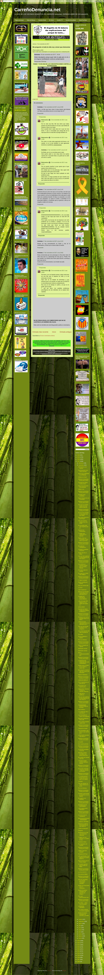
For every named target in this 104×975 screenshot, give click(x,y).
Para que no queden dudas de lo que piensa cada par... (83, 506)
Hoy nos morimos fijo (83, 585)
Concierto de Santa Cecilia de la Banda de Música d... (83, 610)
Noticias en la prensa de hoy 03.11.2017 (83, 900)
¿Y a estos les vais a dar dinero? (83, 712)
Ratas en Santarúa (82, 674)
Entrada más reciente (40, 332)
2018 (78, 459)
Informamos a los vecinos (82, 467)
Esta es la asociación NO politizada (83, 486)
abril (80, 931)
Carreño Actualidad (71, 20)
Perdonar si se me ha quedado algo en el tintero (83, 618)
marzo (80, 934)
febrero (80, 936)
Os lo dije (80, 634)
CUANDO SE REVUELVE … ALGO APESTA (82, 598)
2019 (78, 457)
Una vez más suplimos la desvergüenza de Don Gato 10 (83, 698)
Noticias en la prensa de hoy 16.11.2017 (83, 702)
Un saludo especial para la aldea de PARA (82, 865)
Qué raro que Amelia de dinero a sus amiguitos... (83, 628)
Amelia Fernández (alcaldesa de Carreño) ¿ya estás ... (83, 914)
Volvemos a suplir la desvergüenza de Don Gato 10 (83, 825)
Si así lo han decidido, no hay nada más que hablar (83, 514)
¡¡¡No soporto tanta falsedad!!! (82, 809)
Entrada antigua (65, 332)
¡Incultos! (80, 781)
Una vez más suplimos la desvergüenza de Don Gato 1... (83, 557)
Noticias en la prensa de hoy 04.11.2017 (83, 877)
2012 (78, 949)
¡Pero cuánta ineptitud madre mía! (83, 722)
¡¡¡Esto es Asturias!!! (83, 828)
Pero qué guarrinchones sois (83, 897)
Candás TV (60, 20)
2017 (78, 461)
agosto (80, 923)
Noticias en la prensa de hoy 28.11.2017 (83, 502)
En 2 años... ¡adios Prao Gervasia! (82, 903)
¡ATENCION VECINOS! (81, 907)
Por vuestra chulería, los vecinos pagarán (83, 910)
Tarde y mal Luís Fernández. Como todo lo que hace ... (83, 539)
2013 (78, 947)
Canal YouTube (83, 20)
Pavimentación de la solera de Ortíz (83, 471)
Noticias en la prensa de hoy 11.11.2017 (83, 774)
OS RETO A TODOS (20, 110)
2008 (78, 957)
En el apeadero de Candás (82, 844)
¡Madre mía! (81, 489)
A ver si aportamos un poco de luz (83, 683)
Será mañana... (82, 709)
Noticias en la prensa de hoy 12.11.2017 (83, 766)
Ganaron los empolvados (81, 530)
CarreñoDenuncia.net (37, 9)
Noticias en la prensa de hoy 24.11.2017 (83, 561)
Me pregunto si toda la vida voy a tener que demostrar (83, 671)
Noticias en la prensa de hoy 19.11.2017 (83, 642)
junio (80, 927)
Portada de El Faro (82, 854)
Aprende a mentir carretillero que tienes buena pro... (83, 754)
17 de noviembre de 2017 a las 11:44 (53, 189)
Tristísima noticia (82, 841)
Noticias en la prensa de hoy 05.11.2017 (83, 869)
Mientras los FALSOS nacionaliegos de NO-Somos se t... (83, 593)
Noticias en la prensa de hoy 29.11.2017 (83, 492)
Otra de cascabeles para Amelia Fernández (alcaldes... (83, 881)
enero (80, 938)
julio (79, 925)
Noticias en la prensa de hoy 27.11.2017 (83, 510)
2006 (78, 961)
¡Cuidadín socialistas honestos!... (83, 550)
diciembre (81, 463)
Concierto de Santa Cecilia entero (83, 483)
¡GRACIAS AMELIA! (83, 680)
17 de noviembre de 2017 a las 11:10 (57, 150)
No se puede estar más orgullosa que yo (83, 527)
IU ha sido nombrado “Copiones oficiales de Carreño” (83, 770)
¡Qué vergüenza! (82, 589)
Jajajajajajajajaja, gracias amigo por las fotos (83, 706)
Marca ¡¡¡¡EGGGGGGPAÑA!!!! (83, 654)
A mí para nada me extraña (82, 570)
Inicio (54, 332)
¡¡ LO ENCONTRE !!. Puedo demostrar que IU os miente (83, 778)
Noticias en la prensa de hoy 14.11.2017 (83, 739)
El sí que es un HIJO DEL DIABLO (83, 574)
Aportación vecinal (82, 648)
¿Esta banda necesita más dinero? (83, 735)
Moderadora (44, 119)
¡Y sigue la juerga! (82, 580)
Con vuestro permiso (83, 744)
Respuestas (42, 117)
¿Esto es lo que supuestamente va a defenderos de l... (83, 623)
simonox (50, 970)
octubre (80, 919)
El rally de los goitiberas (81, 694)
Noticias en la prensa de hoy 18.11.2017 (83, 658)
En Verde (51, 20)
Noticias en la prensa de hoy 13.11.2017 (83, 746)
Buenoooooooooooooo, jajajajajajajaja (83, 819)
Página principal (19, 20)
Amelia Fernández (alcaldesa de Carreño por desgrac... (82, 892)
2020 (78, 455)
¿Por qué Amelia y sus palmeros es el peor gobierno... (83, 857)
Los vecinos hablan (83, 874)
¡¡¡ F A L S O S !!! (82, 872)
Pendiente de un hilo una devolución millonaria (83, 834)
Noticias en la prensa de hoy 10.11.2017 (83, 791)
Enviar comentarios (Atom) (47, 335)
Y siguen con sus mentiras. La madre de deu (83, 838)
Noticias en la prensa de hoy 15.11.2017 (83, 725)
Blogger (64, 970)
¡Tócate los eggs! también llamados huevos (83, 762)
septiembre (81, 921)
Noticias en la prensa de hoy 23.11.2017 (83, 577)
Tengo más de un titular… (82, 553)
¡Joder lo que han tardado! (82, 851)
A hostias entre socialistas (81, 495)
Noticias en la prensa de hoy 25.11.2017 (83, 543)
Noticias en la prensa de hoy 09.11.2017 (83, 802)
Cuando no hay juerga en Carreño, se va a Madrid (83, 795)
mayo (80, 929)
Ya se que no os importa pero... (82, 686)
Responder (40, 113)
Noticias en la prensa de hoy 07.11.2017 (83, 848)
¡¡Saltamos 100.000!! (83, 821)
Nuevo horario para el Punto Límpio (83, 861)
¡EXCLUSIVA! (81, 607)
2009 (78, 955)
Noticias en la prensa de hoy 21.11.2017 (83, 614)
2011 (78, 951)
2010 (78, 953)
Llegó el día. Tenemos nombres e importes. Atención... (83, 690)
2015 (78, 942)
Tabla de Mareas (31, 20)
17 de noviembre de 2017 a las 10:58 (53, 107)
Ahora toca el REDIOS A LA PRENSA (83, 474)
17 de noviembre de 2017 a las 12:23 (53, 241)
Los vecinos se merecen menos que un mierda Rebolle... (82, 566)
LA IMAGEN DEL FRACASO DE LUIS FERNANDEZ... (83, 662)
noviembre (81, 465)
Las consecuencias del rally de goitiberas (83, 631)
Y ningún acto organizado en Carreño (82, 535)
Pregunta (80, 830)
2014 (78, 944)
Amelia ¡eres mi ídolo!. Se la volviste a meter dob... (83, 667)
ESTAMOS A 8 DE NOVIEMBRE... (82, 805)
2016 (78, 940)
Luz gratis (80, 741)
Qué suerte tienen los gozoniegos (83, 518)
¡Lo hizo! (80, 587)
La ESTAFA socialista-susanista (83, 750)
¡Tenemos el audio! (82, 728)
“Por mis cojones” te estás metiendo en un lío (83, 785)
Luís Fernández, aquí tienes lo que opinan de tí (83, 732)
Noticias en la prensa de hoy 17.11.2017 (83, 677)
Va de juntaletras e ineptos (82, 637)
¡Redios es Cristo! (82, 477)
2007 (78, 959)
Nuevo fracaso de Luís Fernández (83, 498)
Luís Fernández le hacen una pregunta (83, 715)
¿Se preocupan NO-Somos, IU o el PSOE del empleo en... (83, 602)
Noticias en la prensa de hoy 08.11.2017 (83, 812)
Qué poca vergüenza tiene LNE (83, 719)
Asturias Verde (42, 20)
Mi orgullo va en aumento (82, 799)
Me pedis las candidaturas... (82, 546)
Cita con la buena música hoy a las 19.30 (82, 522)
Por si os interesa (82, 639)
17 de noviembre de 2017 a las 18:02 (53, 252)
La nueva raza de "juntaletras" (82, 815)
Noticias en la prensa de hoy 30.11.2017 (83, 480)
